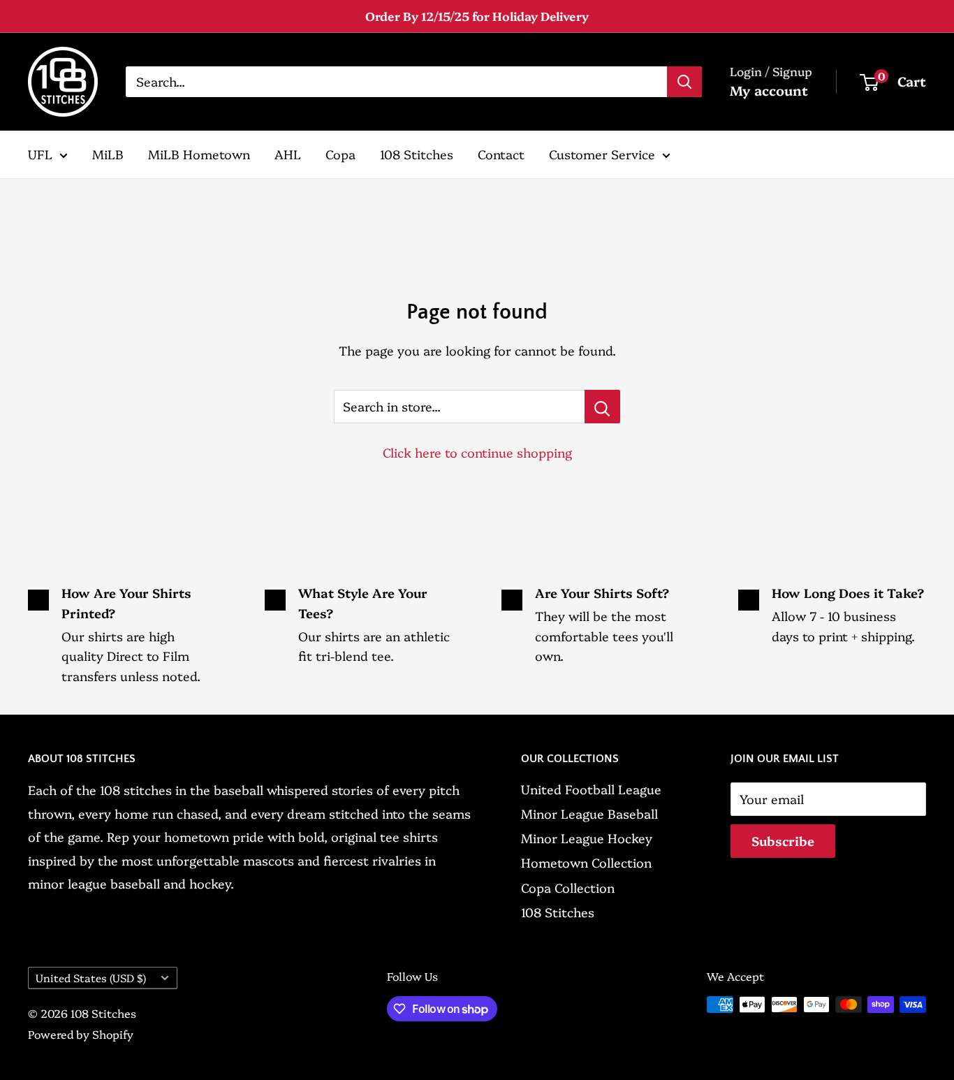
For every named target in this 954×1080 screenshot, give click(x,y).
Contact (501, 154)
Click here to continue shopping (477, 452)
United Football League (591, 789)
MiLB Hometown (199, 154)
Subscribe (782, 840)
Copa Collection (568, 887)
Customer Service (602, 154)
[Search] (684, 81)
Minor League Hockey (586, 838)
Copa (340, 154)
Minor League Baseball (589, 813)
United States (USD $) (91, 977)
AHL (287, 154)
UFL (40, 154)
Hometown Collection (586, 862)
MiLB (108, 154)
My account (769, 90)
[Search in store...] (602, 406)
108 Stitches (416, 154)
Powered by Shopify (80, 1034)
